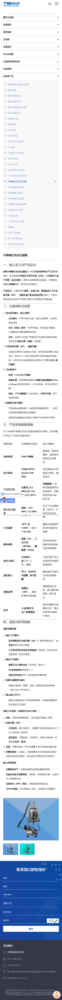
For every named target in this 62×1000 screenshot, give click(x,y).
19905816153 (15, 952)
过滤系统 (7, 69)
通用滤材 (7, 32)
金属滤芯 (7, 47)
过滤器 (6, 39)
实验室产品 (8, 76)
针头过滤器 (8, 54)
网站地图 (51, 994)
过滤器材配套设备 (11, 61)
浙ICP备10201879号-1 (16, 990)
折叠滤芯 (7, 24)
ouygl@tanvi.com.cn (17, 978)
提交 (31, 929)
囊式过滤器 (8, 17)
